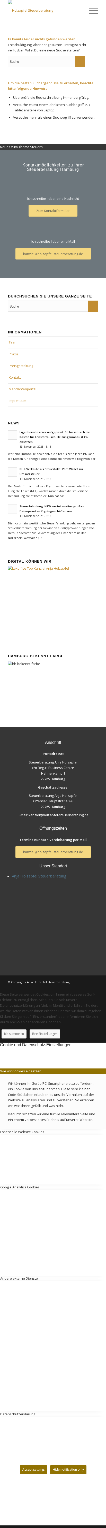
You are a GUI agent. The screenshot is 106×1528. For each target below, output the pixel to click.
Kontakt (15, 377)
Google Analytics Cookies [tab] (20, 1187)
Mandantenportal (22, 389)
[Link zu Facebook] (86, 982)
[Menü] (91, 10)
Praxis (14, 354)
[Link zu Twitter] (94, 982)
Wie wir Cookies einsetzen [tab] (20, 1071)
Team (13, 342)
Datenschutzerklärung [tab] (17, 1414)
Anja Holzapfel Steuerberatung (39, 875)
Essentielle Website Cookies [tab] (22, 1131)
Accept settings (33, 1469)
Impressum (17, 400)
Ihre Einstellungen (45, 1034)
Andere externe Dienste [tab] (19, 1278)
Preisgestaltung (21, 365)
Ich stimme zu (14, 1034)
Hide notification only (68, 1469)
